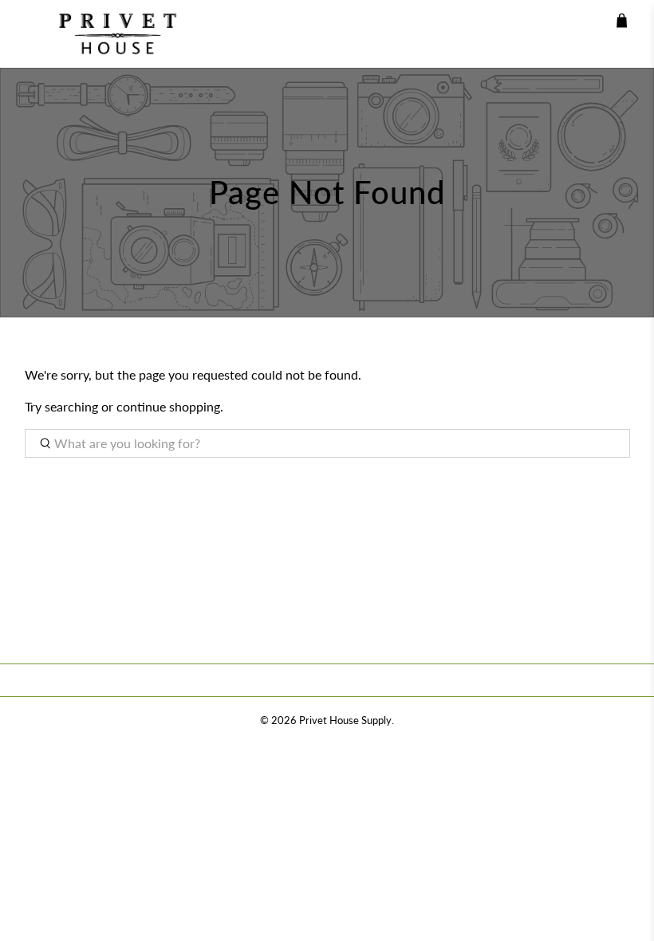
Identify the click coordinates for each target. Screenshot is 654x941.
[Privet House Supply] (106, 34)
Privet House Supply (345, 720)
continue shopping (168, 406)
